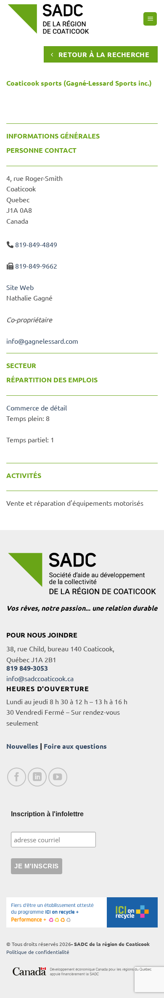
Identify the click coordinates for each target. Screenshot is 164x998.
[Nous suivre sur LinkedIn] (37, 777)
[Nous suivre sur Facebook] (16, 777)
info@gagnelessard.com (42, 341)
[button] (150, 19)
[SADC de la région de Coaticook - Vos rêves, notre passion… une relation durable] (48, 19)
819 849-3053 (27, 668)
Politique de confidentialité (37, 951)
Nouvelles (22, 746)
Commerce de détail (36, 407)
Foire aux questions (75, 746)
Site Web (20, 287)
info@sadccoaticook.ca (40, 678)
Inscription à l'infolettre (47, 814)
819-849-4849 (36, 244)
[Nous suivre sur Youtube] (57, 777)
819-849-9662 (36, 265)
